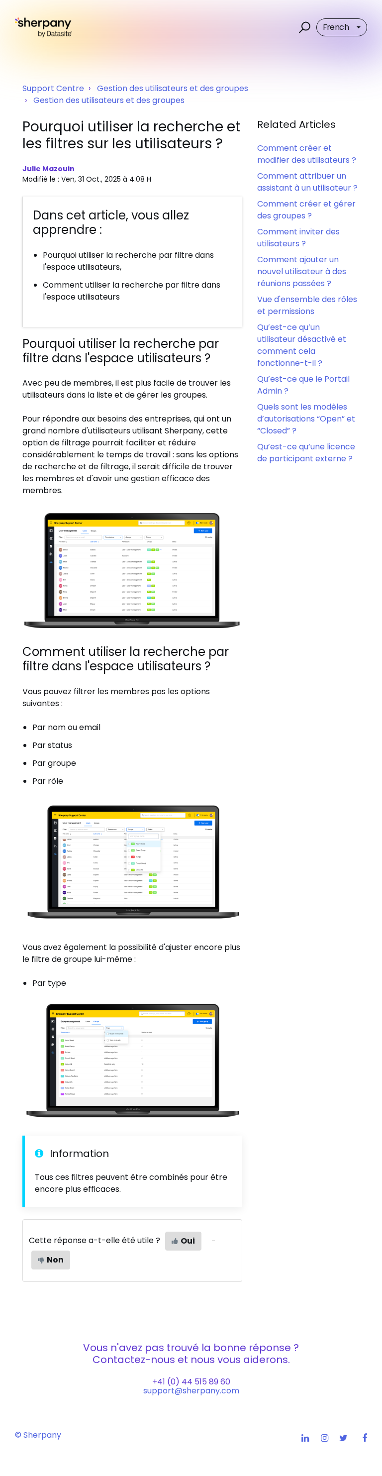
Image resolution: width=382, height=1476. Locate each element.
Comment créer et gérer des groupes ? (306, 209)
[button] (303, 27)
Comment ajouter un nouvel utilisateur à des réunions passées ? (301, 271)
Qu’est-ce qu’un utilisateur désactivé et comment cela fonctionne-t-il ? (301, 345)
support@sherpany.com (191, 1390)
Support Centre (53, 88)
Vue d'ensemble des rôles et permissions (307, 305)
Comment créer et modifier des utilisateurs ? (306, 154)
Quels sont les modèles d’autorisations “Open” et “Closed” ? (306, 418)
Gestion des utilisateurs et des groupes (172, 88)
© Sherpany (38, 1435)
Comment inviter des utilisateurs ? (298, 237)
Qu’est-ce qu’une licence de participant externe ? (306, 452)
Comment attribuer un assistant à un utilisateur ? (307, 182)
